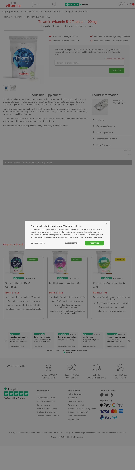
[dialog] (67, 235)
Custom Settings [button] (72, 243)
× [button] (106, 223)
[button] (38, 243)
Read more (98, 237)
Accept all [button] (94, 243)
